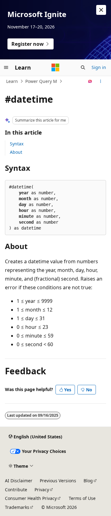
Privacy (42, 489)
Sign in (99, 67)
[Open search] (83, 67)
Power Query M (41, 81)
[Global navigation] (6, 67)
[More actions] (100, 81)
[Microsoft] (55, 67)
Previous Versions (58, 481)
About (16, 152)
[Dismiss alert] (101, 10)
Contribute (16, 489)
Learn (12, 81)
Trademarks (17, 507)
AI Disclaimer (18, 481)
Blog (88, 481)
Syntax (16, 144)
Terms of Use (82, 498)
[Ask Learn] (90, 81)
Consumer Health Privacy (31, 498)
